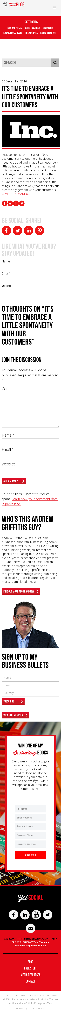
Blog (30, 962)
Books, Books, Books (12, 32)
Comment (10, 388)
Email (8, 449)
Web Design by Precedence (30, 1008)
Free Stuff (30, 968)
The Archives (31, 32)
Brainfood (48, 27)
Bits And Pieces (14, 27)
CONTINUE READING (15, 194)
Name (8, 435)
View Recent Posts (13, 715)
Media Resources (30, 975)
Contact (30, 981)
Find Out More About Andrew (18, 591)
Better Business (32, 27)
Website (8, 464)
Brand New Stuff (48, 32)
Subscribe (8, 701)
